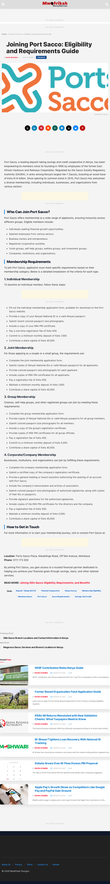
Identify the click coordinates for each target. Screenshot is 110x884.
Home (4, 34)
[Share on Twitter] (27, 128)
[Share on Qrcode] (82, 128)
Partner (55, 864)
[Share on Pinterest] (41, 128)
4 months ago (59, 673)
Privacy (18, 864)
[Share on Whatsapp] (55, 128)
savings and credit (83, 596)
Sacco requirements (61, 596)
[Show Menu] (3, 4)
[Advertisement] (55, 13)
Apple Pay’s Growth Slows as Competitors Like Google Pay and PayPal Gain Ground (70, 789)
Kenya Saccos (71, 591)
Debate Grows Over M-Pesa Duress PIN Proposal (66, 763)
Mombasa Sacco (25, 596)
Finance (41, 57)
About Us (6, 864)
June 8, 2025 (27, 57)
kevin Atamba (12, 57)
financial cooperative (50, 591)
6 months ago (59, 697)
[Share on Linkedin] (34, 128)
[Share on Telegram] (62, 128)
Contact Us (42, 864)
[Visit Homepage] (55, 4)
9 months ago (59, 796)
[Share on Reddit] (48, 128)
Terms (30, 864)
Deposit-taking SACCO (26, 591)
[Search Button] (106, 4)
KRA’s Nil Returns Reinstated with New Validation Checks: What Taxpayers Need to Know (66, 717)
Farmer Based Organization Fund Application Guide (68, 691)
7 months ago (59, 748)
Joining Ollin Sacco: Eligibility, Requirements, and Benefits (55, 582)
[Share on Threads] (68, 128)
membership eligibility (91, 591)
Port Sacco (42, 596)
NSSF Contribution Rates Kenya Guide (59, 668)
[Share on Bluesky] (75, 128)
